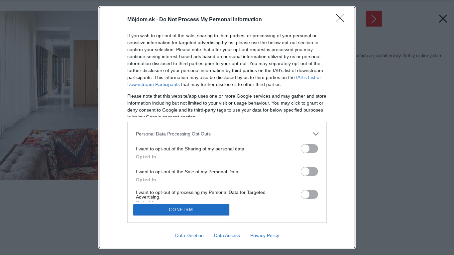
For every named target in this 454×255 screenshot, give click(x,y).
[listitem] (227, 133)
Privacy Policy (264, 235)
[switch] (309, 148)
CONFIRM (181, 209)
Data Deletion (189, 235)
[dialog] (227, 127)
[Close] (342, 20)
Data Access (227, 235)
